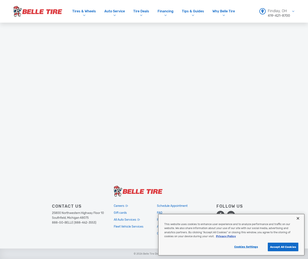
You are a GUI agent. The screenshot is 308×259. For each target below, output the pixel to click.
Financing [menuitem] (165, 11)
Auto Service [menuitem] (114, 11)
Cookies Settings (246, 246)
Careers (119, 206)
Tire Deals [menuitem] (141, 11)
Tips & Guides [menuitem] (193, 11)
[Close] (298, 218)
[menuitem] (276, 11)
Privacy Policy (226, 236)
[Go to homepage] (38, 11)
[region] (231, 235)
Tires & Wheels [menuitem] (84, 11)
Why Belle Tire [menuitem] (223, 11)
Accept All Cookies (283, 247)
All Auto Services (125, 219)
